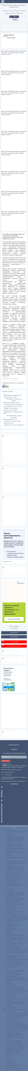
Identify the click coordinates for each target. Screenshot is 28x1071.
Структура (9, 835)
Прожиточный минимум (13, 1041)
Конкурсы (9, 1059)
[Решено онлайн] (6, 812)
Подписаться (5, 761)
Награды (9, 843)
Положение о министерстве (15, 837)
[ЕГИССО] (4, 818)
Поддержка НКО (8, 1054)
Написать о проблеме (14, 619)
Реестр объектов (11, 907)
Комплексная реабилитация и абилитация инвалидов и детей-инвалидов (16, 1004)
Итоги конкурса (11, 1061)
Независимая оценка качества (15, 970)
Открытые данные (12, 850)
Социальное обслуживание (11, 961)
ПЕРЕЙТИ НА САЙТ (6, 561)
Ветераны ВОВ (10, 926)
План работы (10, 856)
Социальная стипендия (13, 948)
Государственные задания (14, 987)
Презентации (10, 1063)
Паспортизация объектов (14, 900)
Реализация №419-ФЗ (13, 902)
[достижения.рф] (5, 822)
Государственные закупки (14, 844)
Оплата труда (10, 1011)
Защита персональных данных (15, 852)
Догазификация (11, 957)
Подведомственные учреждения (16, 861)
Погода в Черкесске (9, 35)
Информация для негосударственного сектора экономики (15, 911)
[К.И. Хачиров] (14, 626)
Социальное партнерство (14, 1022)
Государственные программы (15, 839)
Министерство (7, 830)
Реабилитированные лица (14, 943)
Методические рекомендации (15, 893)
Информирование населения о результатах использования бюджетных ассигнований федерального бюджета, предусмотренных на (15, 872)
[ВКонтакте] (3, 387)
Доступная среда (8, 889)
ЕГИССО (8, 983)
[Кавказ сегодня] (5, 795)
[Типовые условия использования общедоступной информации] (14, 798)
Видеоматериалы (11, 896)
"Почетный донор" (12, 944)
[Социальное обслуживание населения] (9, 659)
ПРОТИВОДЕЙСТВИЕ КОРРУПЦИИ (16, 831)
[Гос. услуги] (4, 793)
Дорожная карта (11, 985)
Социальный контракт (13, 956)
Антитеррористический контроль (16, 878)
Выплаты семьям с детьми (14, 937)
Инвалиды (9, 933)
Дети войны (10, 932)
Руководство (10, 833)
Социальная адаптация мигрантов (16, 959)
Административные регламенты (16, 848)
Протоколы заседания (13, 1069)
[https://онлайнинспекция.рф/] (9, 820)
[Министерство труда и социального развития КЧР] (14, 6)
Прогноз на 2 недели (11, 37)
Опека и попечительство (10, 1007)
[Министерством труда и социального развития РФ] (14, 788)
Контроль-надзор (11, 996)
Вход (14, 16)
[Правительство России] (8, 804)
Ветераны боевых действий (14, 935)
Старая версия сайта (6, 764)
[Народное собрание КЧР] (8, 806)
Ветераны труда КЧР (12, 930)
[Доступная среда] (6, 791)
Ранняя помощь (11, 967)
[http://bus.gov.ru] (5, 814)
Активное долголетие (13, 965)
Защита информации (12, 883)
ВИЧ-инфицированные (13, 946)
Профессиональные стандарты (15, 978)
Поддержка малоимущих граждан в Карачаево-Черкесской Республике (16, 920)
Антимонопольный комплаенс (15, 867)
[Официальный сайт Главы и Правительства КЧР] (14, 801)
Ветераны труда (11, 928)
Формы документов (12, 972)
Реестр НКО (10, 1056)
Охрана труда (10, 1020)
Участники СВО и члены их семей (16, 917)
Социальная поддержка (10, 915)
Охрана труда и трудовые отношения (14, 1009)
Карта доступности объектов (15, 898)
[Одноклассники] (5, 387)
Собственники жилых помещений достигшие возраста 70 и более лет (16, 952)
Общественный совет (13, 846)
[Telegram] (8, 387)
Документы (9, 891)
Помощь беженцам (12, 924)
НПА (7, 969)
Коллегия (9, 854)
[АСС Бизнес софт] (6, 808)
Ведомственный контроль (14, 1043)
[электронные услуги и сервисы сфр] (11, 816)
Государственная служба (14, 841)
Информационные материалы (15, 894)
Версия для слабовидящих (15, 19)
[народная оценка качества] (8, 810)
